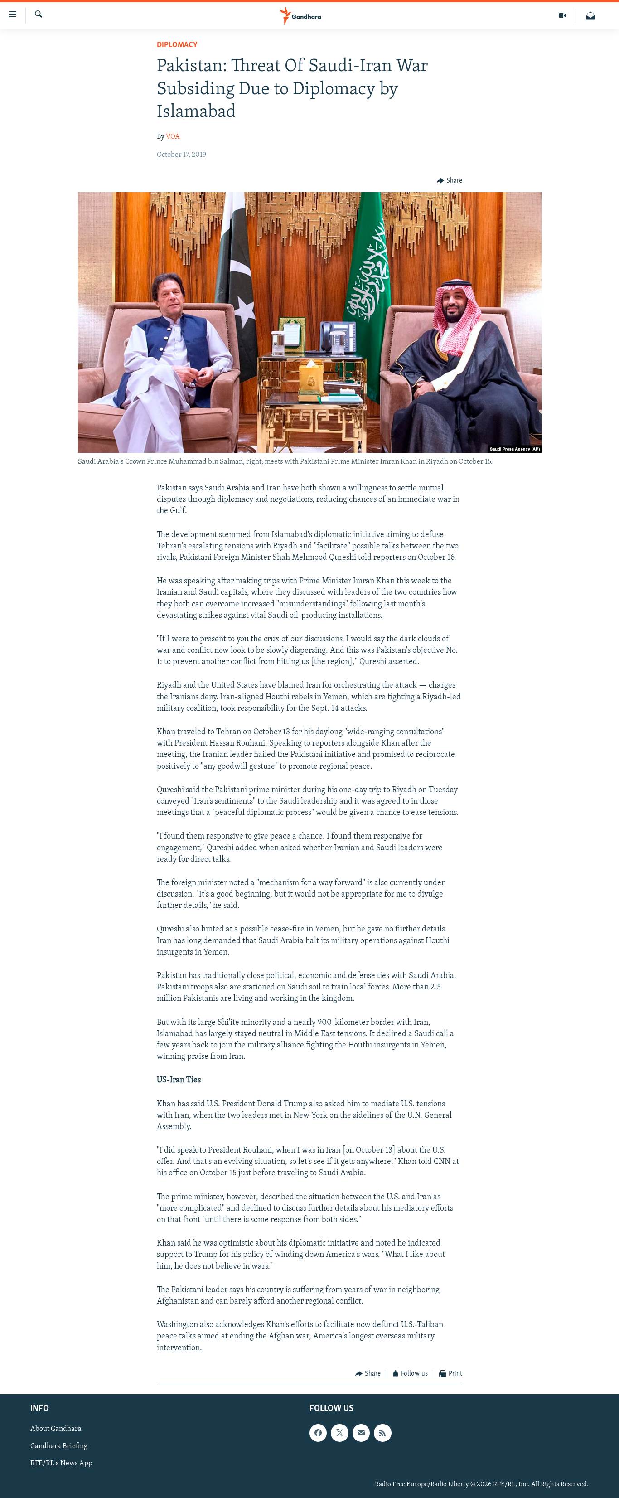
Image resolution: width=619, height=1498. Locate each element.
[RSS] (382, 1433)
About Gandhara (56, 1429)
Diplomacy (177, 45)
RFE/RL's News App (61, 1464)
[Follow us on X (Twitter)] (339, 1433)
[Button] (449, 181)
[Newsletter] (590, 16)
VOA (173, 137)
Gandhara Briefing (58, 1446)
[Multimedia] (562, 16)
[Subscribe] (361, 1433)
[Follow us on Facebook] (318, 1433)
